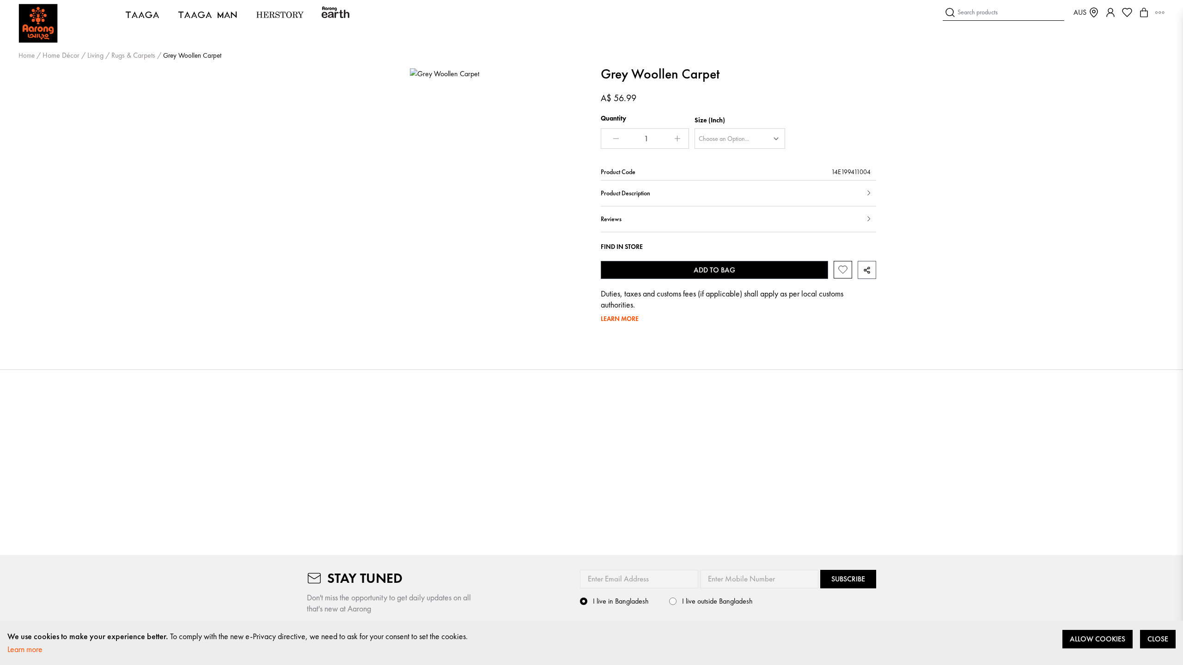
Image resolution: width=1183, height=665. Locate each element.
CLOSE (1157, 639)
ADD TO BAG (714, 270)
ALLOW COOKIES (1097, 639)
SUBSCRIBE (848, 579)
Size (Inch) (710, 120)
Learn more (25, 649)
